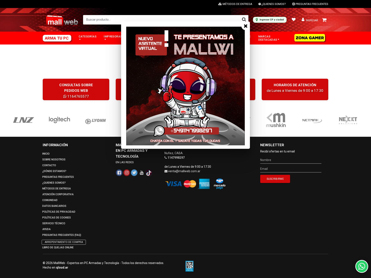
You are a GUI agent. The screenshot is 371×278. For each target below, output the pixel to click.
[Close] (245, 26)
